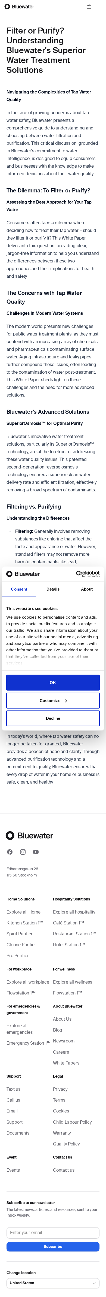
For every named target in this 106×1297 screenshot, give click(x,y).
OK (53, 682)
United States (22, 1283)
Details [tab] (53, 589)
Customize (50, 700)
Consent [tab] (19, 589)
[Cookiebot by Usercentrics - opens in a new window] (76, 574)
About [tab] (87, 589)
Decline (53, 718)
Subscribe (53, 1247)
